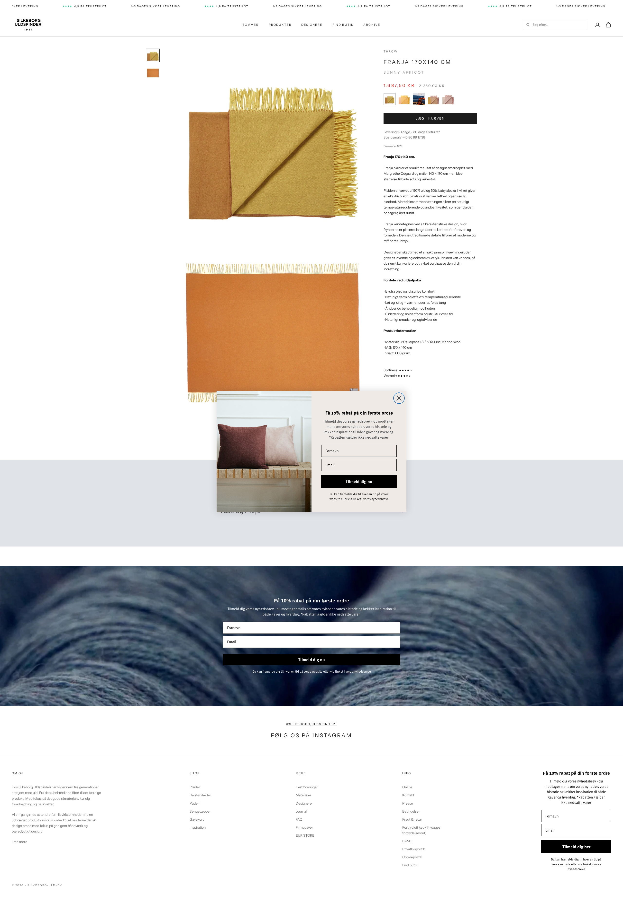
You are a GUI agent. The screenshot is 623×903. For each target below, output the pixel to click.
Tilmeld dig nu (359, 481)
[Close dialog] (399, 398)
